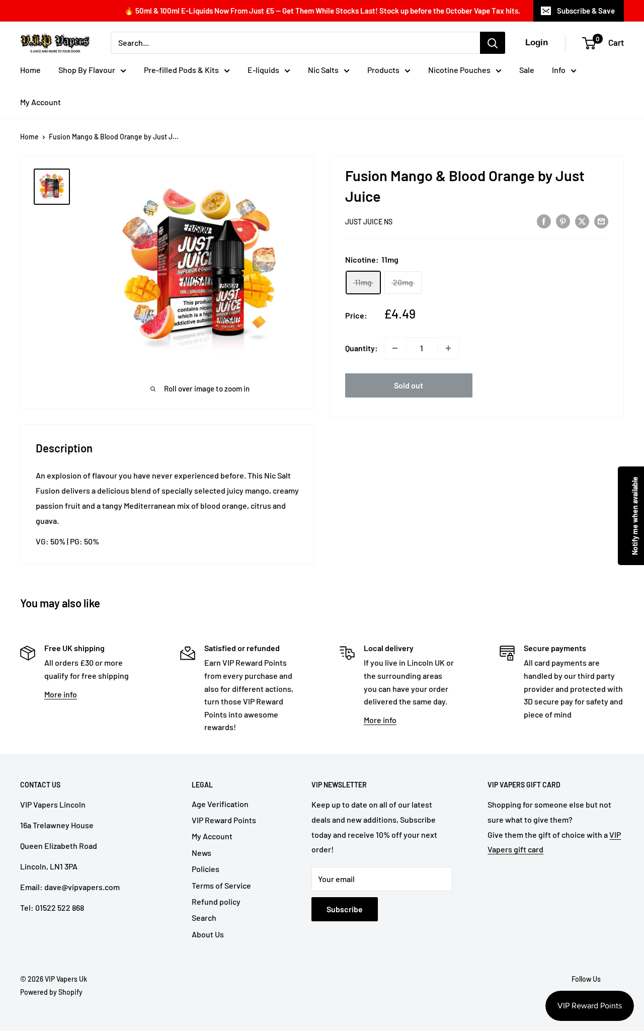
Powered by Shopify (51, 992)
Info (559, 69)
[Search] (492, 43)
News (201, 852)
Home (30, 69)
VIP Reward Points (224, 820)
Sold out (408, 385)
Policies (205, 869)
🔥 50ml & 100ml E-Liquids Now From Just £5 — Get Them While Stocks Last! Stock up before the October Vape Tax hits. (322, 10)
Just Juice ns (368, 221)
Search (204, 917)
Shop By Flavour (86, 69)
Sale (526, 69)
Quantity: (361, 348)
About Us (208, 934)
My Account (40, 102)
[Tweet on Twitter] (582, 220)
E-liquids (263, 69)
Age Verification (220, 804)
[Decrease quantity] (395, 348)
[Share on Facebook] (544, 220)
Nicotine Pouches (459, 69)
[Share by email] (601, 220)
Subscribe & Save (586, 10)
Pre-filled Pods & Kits (181, 69)
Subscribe (345, 909)
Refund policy (216, 901)
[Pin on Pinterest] (563, 220)
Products (383, 69)
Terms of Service (221, 885)
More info (60, 694)
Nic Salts (323, 69)
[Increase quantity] (448, 348)
